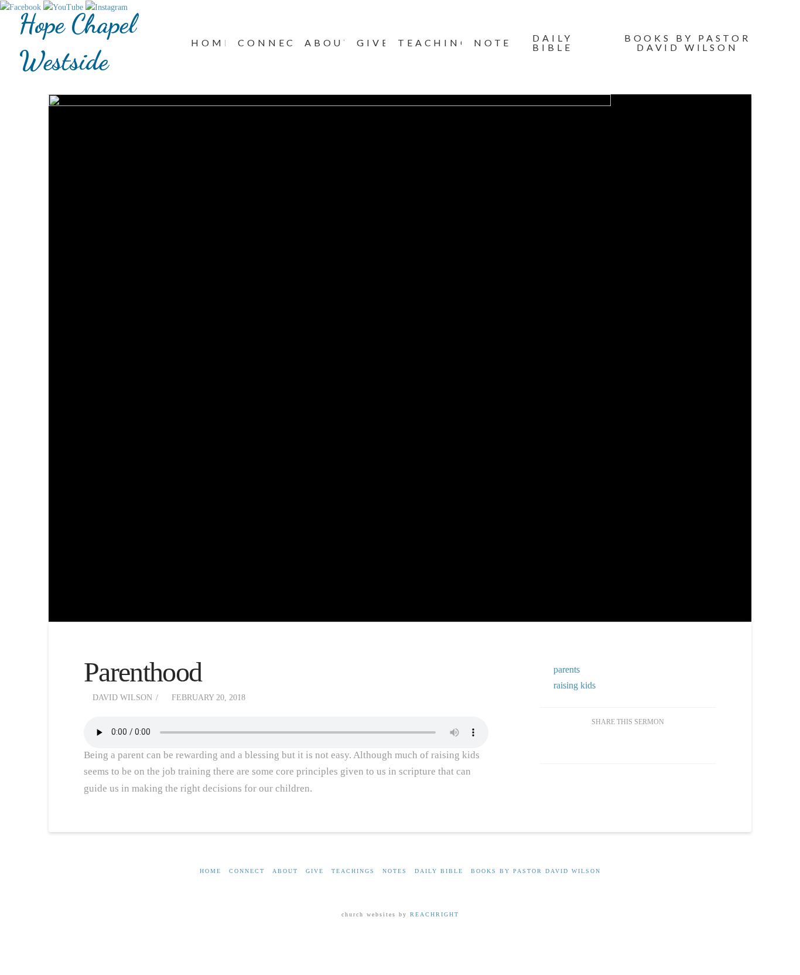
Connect (247, 871)
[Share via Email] (655, 744)
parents (566, 669)
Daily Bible (439, 871)
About (285, 871)
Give (315, 871)
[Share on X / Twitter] (627, 744)
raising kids (574, 685)
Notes (394, 871)
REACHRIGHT (433, 914)
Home (210, 871)
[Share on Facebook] (600, 744)
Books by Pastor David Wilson (536, 871)
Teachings (353, 871)
